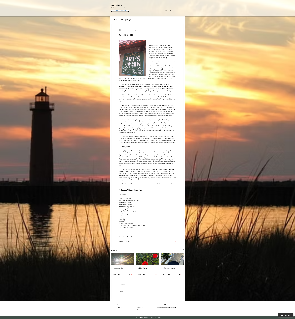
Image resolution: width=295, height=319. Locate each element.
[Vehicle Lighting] (122, 259)
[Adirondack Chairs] (172, 259)
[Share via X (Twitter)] (123, 236)
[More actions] (175, 30)
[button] (181, 19)
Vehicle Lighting (118, 268)
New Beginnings (125, 20)
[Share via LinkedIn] (127, 236)
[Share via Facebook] (120, 236)
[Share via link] (131, 236)
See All (182, 250)
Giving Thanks (142, 268)
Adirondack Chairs (169, 268)
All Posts (114, 20)
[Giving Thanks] (147, 259)
